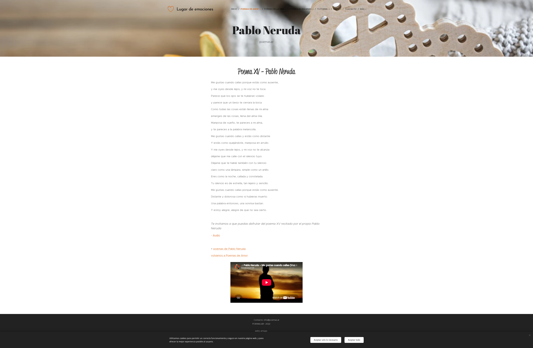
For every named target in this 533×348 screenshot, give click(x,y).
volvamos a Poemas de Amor (229, 255)
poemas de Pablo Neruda (229, 248)
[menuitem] (235, 9)
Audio (216, 235)
